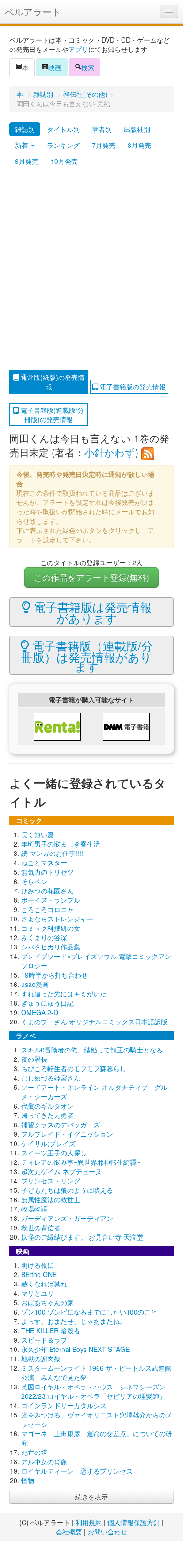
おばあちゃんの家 (47, 1302)
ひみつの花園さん (47, 890)
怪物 (27, 1480)
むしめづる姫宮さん (50, 1077)
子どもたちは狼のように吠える (67, 1190)
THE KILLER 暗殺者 (50, 1330)
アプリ (78, 49)
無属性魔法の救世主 (50, 1199)
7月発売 (103, 145)
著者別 (102, 129)
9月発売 (26, 161)
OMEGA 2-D (39, 1012)
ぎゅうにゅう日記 (47, 1003)
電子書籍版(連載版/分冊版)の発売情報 (51, 414)
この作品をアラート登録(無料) (91, 577)
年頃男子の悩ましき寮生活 (60, 843)
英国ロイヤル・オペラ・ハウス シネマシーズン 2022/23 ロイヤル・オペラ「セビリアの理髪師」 (93, 1391)
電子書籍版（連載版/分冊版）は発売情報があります (87, 655)
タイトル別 (63, 129)
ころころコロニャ (47, 909)
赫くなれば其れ (44, 1283)
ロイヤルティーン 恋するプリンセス (77, 1470)
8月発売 (139, 145)
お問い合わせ (107, 1531)
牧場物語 (34, 1208)
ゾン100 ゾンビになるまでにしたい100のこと (89, 1311)
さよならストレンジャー (57, 918)
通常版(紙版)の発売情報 (51, 381)
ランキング (63, 145)
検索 (87, 67)
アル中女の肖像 (44, 1461)
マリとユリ (37, 1293)
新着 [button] (22, 145)
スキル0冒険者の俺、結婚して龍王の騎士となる (92, 1049)
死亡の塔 (34, 1452)
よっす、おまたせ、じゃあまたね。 (73, 1321)
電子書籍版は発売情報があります (91, 612)
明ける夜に (37, 1265)
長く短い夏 (37, 834)
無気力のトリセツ (47, 871)
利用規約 (89, 1522)
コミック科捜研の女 (50, 928)
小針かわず (109, 452)
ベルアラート (33, 11)
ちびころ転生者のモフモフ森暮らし (73, 1068)
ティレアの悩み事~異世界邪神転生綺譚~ (80, 1162)
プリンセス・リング (50, 1180)
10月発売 (64, 161)
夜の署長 (34, 1059)
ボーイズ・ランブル (50, 900)
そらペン (34, 881)
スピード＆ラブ (44, 1339)
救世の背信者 (41, 1227)
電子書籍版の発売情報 (132, 386)
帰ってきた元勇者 (47, 1115)
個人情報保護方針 (133, 1522)
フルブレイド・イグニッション (67, 1134)
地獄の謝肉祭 (41, 1358)
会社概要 (69, 1531)
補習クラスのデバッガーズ (60, 1124)
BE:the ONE (39, 1274)
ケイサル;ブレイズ (48, 1143)
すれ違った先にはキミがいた (64, 993)
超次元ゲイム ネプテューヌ (61, 1171)
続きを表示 (91, 1496)
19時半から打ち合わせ (54, 974)
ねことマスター (44, 862)
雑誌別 (43, 94)
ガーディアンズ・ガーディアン (67, 1218)
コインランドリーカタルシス (64, 1405)
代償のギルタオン (47, 1105)
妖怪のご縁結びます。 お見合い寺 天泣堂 (82, 1237)
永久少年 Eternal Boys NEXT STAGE (75, 1349)
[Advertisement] (91, 269)
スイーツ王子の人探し (54, 1152)
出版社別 (137, 129)
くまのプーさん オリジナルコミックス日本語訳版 (94, 1021)
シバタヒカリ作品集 (50, 946)
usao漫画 (35, 984)
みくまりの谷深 (44, 937)
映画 (54, 67)
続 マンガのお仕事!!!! (52, 853)
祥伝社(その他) (85, 94)
